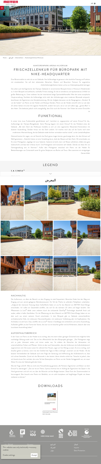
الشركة (52, 447)
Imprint (76, 447)
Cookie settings (9, 455)
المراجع (52, 444)
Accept (34, 455)
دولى (52, 450)
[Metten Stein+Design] (11, 3)
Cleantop (30, 444)
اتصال (76, 444)
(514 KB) (46, 414)
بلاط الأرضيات (8, 444)
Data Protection (79, 450)
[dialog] (20, 452)
